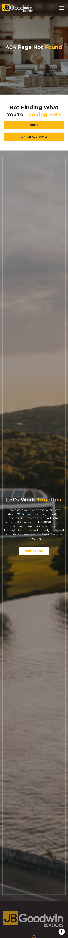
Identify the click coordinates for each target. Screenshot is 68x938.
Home (34, 125)
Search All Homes (34, 136)
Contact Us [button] (34, 551)
